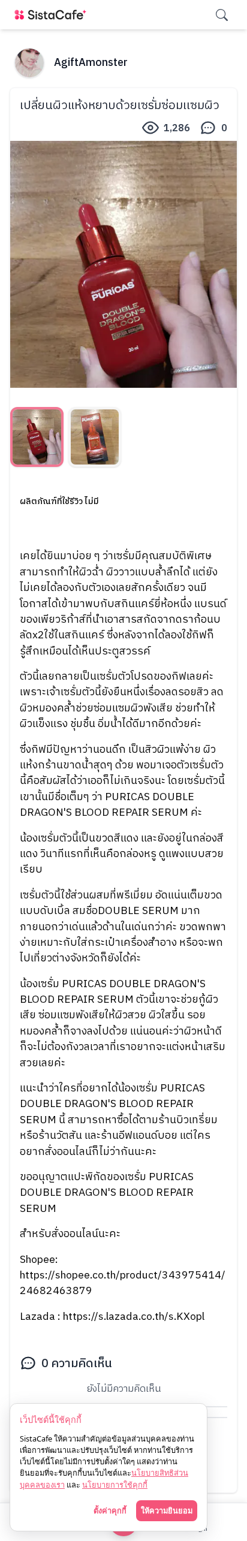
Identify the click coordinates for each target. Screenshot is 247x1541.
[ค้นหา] (222, 15)
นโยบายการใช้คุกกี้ (114, 1484)
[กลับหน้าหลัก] (52, 14)
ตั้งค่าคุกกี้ (110, 1510)
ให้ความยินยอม (166, 1510)
